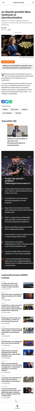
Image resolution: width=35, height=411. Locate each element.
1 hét (29, 157)
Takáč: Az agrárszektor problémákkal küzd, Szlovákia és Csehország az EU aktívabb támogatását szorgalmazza (17, 220)
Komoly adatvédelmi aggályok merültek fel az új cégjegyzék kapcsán (18, 228)
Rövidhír (18, 113)
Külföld (5, 109)
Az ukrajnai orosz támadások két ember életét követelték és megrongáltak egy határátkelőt (11, 379)
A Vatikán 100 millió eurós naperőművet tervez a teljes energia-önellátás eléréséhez (10, 285)
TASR (4, 28)
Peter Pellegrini (7, 113)
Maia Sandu (14, 109)
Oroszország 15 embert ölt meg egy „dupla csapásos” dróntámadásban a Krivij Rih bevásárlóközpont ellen (11, 331)
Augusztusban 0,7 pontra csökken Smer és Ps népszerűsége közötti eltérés (19, 235)
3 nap (17, 157)
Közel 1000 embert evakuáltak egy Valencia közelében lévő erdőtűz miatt (11, 296)
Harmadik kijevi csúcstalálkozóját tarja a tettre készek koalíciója (11, 342)
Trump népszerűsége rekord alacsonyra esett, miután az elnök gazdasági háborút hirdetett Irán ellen (18, 191)
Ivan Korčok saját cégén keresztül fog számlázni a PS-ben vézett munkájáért (18, 252)
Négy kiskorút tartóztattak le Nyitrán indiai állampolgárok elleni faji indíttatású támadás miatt (19, 210)
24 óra (6, 157)
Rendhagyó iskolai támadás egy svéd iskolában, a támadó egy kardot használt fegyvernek (11, 319)
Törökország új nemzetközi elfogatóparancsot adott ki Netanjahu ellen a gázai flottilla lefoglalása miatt (19, 244)
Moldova (24, 109)
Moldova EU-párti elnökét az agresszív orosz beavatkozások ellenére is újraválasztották (17, 142)
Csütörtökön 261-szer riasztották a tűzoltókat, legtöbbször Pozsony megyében (16, 200)
